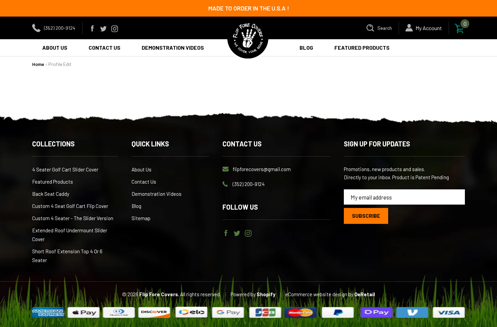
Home (38, 64)
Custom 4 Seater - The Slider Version (72, 218)
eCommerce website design (316, 294)
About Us (141, 169)
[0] (459, 28)
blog (306, 47)
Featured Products (361, 47)
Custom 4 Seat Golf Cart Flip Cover (70, 206)
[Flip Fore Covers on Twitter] (103, 28)
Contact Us (144, 182)
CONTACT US (104, 47)
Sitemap (141, 218)
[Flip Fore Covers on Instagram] (114, 28)
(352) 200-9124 (59, 28)
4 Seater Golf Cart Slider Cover (65, 169)
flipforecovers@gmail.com (262, 169)
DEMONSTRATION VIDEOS (173, 47)
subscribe (366, 216)
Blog (136, 206)
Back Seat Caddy (50, 194)
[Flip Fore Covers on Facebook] (92, 28)
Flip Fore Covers (158, 294)
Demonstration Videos (157, 194)
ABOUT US (54, 47)
